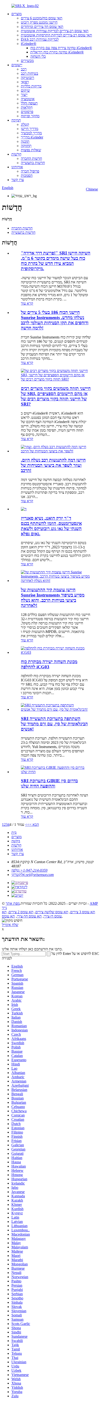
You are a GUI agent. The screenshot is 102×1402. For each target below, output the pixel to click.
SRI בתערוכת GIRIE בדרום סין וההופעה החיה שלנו (49, 783)
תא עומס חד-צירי (29, 916)
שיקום (25, 90)
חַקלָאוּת (26, 107)
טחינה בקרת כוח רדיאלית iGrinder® (57, 52)
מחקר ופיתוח (30, 116)
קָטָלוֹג (25, 124)
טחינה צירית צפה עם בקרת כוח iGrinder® (61, 48)
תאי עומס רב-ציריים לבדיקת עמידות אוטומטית (54, 31)
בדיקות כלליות (31, 86)
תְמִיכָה (16, 120)
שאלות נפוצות (31, 150)
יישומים (16, 65)
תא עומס (8, 916)
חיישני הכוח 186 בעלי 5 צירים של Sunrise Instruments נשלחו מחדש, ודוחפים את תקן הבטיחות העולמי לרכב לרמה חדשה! (54, 320)
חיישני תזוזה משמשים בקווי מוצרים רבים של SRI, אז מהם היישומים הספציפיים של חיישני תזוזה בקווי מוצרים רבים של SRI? (56, 396)
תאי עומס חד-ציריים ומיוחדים (42, 27)
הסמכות (26, 175)
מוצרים (16, 14)
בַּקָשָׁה (15, 841)
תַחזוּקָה (26, 146)
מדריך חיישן (29, 129)
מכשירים (27, 61)
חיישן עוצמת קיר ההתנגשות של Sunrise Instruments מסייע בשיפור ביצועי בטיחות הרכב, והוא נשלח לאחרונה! (52, 597)
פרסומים (27, 112)
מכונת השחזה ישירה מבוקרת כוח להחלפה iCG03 (49, 664)
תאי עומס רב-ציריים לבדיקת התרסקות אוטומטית (56, 35)
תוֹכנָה (25, 141)
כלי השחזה (38, 56)
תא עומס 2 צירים (21, 912)
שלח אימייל (10, 925)
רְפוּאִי (25, 82)
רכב (24, 69)
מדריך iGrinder (32, 137)
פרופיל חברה (30, 171)
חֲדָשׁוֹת (16, 154)
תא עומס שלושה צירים (51, 912)
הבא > (34, 824)
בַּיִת (14, 833)
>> (27, 824)
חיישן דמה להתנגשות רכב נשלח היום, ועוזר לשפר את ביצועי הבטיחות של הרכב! (53, 465)
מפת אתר (13, 903)
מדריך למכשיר (31, 133)
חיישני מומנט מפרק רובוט (39, 22)
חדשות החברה (31, 158)
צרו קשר (17, 180)
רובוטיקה (27, 78)
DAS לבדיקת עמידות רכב (40, 39)
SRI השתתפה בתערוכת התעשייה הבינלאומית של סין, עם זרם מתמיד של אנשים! (54, 723)
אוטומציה (28, 99)
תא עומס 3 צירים (82, 912)
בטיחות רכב (29, 73)
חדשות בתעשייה (33, 163)
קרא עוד (27, 303)
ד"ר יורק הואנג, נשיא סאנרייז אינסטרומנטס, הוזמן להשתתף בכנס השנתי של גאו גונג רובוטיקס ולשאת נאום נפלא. (51, 526)
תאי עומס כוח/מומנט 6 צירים (41, 18)
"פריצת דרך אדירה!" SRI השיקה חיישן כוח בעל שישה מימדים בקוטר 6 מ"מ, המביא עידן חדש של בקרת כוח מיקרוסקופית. (55, 261)
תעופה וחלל (29, 103)
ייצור (24, 95)
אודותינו (17, 167)
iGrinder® (28, 44)
